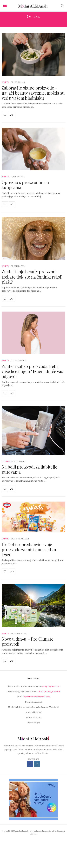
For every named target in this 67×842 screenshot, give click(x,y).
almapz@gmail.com (51, 686)
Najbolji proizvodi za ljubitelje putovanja (29, 469)
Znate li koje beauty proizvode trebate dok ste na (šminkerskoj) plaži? (32, 277)
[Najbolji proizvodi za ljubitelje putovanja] (33, 430)
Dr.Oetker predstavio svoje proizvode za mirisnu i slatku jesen (29, 549)
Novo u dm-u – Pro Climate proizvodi (27, 641)
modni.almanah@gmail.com (37, 696)
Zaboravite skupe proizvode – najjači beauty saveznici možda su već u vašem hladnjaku (33, 93)
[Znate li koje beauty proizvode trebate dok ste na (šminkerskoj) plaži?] (33, 238)
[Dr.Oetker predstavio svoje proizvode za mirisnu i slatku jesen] (33, 517)
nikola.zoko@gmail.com (49, 691)
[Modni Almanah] (33, 6)
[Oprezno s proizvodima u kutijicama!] (33, 149)
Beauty (5, 82)
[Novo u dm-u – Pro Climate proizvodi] (33, 605)
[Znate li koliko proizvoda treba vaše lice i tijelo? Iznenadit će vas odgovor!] (33, 333)
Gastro (5, 539)
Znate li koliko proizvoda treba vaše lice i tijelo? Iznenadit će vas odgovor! (32, 371)
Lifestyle (7, 461)
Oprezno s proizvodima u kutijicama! (25, 184)
